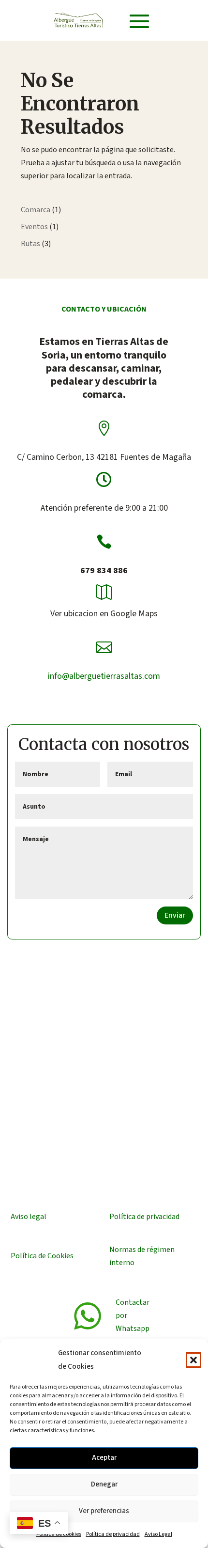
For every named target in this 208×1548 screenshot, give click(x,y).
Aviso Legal (158, 1534)
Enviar (174, 915)
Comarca (35, 209)
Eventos (34, 226)
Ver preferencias (104, 1511)
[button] (193, 1360)
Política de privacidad (113, 1534)
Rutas (30, 243)
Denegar (104, 1484)
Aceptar (104, 1458)
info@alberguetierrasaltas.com (104, 676)
